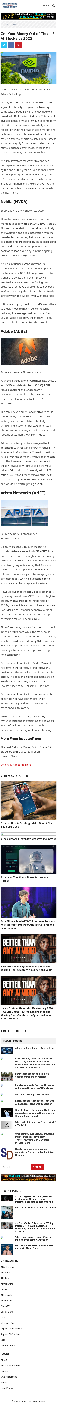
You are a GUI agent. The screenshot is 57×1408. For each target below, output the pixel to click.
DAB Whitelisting (9, 1377)
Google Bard (7, 1312)
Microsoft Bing (8, 1323)
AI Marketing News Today (32, 1401)
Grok (3, 1317)
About (4, 1360)
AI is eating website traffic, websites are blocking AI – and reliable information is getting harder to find (34, 1199)
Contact (5, 1371)
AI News (5, 1289)
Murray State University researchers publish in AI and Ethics (34, 1246)
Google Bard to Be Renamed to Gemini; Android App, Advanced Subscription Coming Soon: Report (35, 1113)
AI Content (6, 1272)
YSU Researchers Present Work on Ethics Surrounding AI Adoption (33, 1238)
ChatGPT (5, 1306)
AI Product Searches (11, 1365)
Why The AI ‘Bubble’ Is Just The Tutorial (35, 1207)
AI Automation (8, 1267)
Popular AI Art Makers (11, 1328)
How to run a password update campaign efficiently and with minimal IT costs (35, 1152)
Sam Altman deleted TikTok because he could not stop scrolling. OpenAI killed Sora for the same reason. (28, 925)
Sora (14, 24)
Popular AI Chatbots (11, 1334)
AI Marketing (7, 1284)
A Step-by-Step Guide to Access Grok (34, 1048)
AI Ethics (5, 1278)
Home (6, 24)
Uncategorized (8, 1345)
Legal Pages (7, 1388)
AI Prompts (6, 1295)
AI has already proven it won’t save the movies (28, 839)
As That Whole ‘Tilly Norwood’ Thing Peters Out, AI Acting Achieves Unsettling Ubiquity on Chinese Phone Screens (35, 1227)
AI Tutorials (6, 1300)
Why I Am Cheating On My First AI (32, 1094)
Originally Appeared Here (16, 764)
